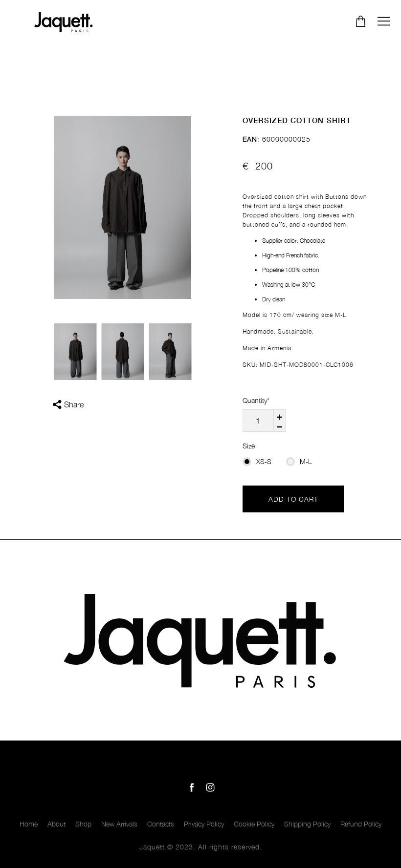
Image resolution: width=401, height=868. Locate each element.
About (56, 824)
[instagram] (210, 787)
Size (249, 446)
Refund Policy (360, 824)
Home (29, 824)
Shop (83, 824)
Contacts (160, 824)
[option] (122, 207)
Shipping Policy (307, 824)
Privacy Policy (204, 824)
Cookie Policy (254, 824)
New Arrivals (119, 824)
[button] (384, 21)
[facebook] (192, 787)
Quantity (256, 400)
